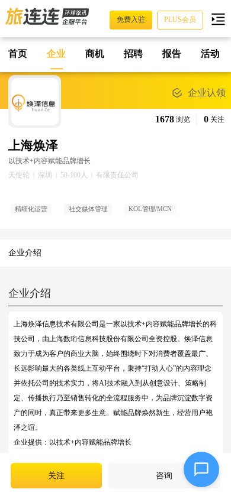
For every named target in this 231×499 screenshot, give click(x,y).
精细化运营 (31, 208)
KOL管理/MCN (150, 208)
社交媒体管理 (88, 208)
